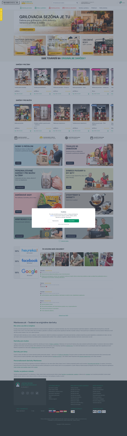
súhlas (51, 215)
